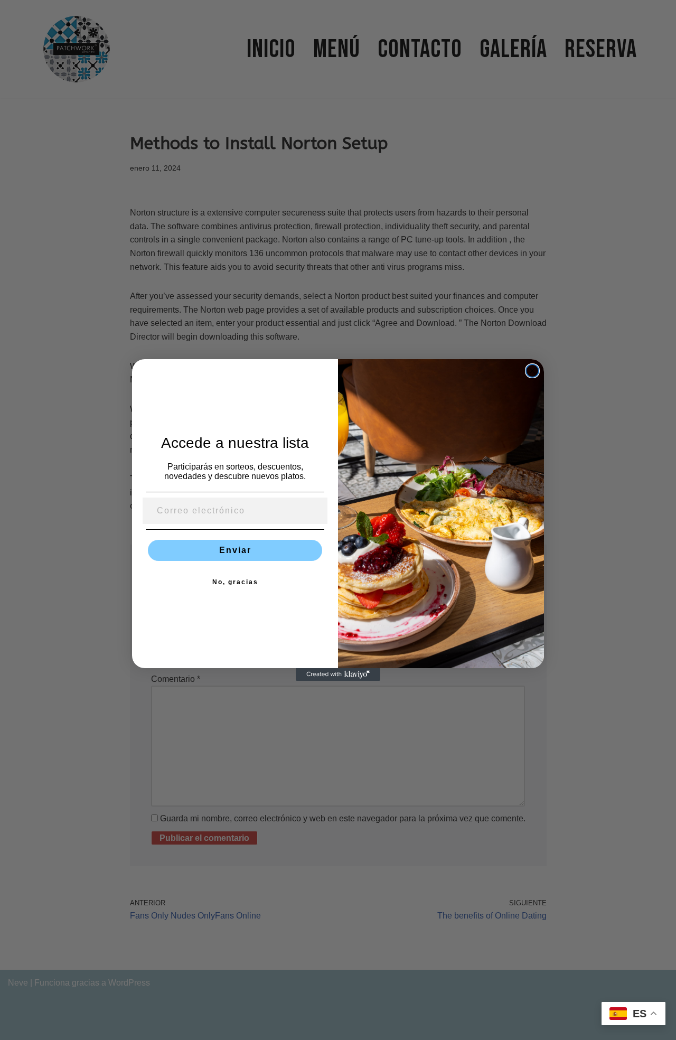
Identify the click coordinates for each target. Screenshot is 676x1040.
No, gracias (235, 582)
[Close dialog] (532, 370)
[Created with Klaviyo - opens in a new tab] (338, 674)
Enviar (235, 550)
